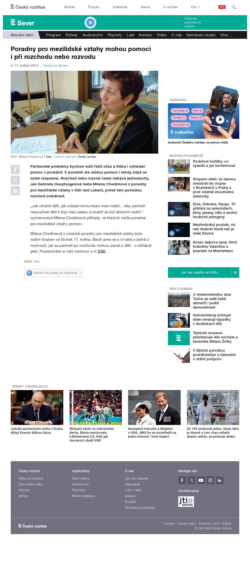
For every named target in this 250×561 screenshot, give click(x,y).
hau (37, 261)
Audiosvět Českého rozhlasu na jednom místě (198, 142)
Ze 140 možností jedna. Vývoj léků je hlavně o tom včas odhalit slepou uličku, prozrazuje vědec (213, 432)
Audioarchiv (192, 22)
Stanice (145, 7)
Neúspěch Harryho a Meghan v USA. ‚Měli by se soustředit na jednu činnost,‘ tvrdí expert (152, 432)
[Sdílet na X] (15, 180)
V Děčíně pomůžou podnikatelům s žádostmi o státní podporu (214, 354)
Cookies (168, 523)
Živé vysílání (179, 124)
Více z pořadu (181, 289)
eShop (23, 496)
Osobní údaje (186, 523)
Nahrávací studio (201, 35)
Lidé (130, 35)
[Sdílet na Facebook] (15, 169)
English (226, 523)
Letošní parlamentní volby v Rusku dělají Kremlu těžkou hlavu (37, 430)
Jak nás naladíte (136, 478)
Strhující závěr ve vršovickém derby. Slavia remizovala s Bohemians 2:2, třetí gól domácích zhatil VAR (92, 434)
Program (93, 7)
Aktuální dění (22, 35)
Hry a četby (179, 110)
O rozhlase (170, 7)
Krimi (196, 110)
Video (162, 35)
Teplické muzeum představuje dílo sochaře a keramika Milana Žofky (215, 337)
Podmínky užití (208, 523)
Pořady (72, 35)
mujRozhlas (120, 7)
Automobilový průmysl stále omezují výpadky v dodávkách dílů (212, 319)
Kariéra (130, 496)
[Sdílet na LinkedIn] (15, 190)
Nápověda (132, 484)
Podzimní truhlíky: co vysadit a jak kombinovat (214, 163)
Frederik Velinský (65, 156)
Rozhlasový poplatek (140, 508)
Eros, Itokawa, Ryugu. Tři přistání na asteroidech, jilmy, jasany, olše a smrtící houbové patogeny (215, 210)
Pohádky (177, 117)
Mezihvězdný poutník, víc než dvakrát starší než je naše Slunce (214, 229)
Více (225, 35)
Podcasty (79, 490)
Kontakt (130, 502)
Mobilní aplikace (83, 496)
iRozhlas (69, 7)
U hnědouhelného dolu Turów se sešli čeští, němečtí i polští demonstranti (212, 300)
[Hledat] (234, 7)
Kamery (189, 26)
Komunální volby (31, 484)
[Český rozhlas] (28, 7)
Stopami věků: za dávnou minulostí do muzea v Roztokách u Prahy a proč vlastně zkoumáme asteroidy (214, 187)
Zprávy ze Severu (56, 65)
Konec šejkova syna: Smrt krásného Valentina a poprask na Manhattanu (215, 246)
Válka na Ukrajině (31, 478)
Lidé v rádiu (133, 490)
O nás (176, 35)
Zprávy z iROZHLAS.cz (30, 386)
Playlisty (115, 35)
